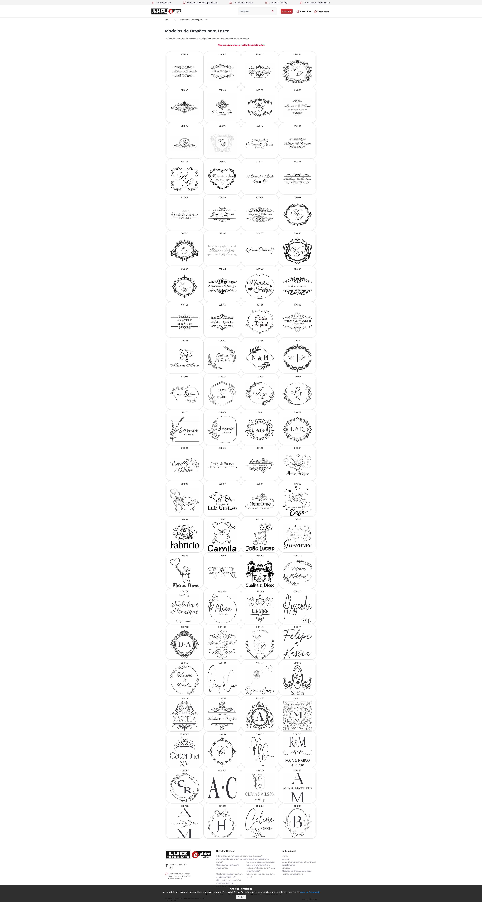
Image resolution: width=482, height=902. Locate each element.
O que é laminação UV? (258, 859)
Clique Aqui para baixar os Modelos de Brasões (241, 45)
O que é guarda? (254, 856)
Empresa (286, 868)
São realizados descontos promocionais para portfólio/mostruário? (228, 883)
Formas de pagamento (292, 874)
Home (167, 20)
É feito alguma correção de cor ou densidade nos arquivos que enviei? (231, 859)
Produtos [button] (286, 11)
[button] (322, 11)
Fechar (241, 897)
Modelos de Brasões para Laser (193, 20)
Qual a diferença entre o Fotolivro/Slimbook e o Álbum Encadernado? (261, 868)
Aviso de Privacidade (310, 892)
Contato (285, 859)
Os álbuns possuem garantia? (261, 862)
